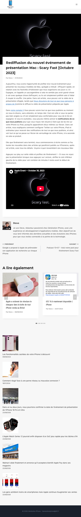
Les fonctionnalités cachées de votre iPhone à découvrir (26, 354)
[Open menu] (76, 4)
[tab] (36, 323)
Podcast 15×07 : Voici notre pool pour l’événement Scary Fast (62, 247)
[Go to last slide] (6, 297)
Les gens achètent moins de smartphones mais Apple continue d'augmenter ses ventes (40, 492)
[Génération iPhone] (10, 4)
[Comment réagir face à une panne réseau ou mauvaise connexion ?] (40, 370)
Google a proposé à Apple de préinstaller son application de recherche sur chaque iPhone (20, 249)
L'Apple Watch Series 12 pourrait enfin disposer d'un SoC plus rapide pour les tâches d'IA (40, 436)
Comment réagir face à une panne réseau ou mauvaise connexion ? (31, 381)
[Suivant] (75, 297)
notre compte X (17, 110)
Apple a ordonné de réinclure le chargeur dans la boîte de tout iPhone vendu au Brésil (19, 304)
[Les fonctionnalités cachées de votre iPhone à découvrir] (40, 343)
